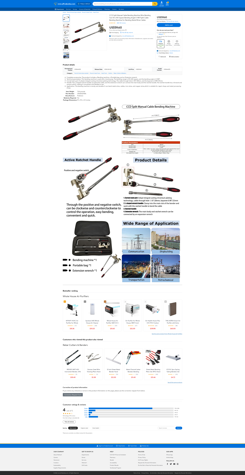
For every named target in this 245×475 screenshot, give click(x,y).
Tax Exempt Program (115, 468)
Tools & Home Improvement (74, 12)
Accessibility (113, 463)
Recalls (112, 460)
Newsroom (56, 460)
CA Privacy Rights (143, 460)
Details (171, 53)
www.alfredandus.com (128, 36)
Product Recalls (114, 465)
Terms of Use (141, 455)
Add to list (163, 56)
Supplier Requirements (60, 468)
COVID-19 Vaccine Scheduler (118, 455)
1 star (86, 416)
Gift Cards (84, 465)
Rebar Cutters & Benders (120, 73)
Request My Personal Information (147, 463)
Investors (56, 463)
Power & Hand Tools (87, 12)
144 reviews (122, 23)
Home (64, 12)
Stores (83, 457)
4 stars (86, 410)
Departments (60, 9)
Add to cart (169, 25)
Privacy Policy (142, 457)
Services (68, 9)
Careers (114, 9)
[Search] (155, 4)
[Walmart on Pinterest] (178, 464)
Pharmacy (107, 9)
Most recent (73, 428)
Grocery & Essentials (84, 9)
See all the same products (175, 382)
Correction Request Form (72, 395)
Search (179, 428)
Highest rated (84, 428)
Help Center (121, 446)
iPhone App (169, 455)
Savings (75, 9)
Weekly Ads (145, 446)
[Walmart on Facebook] (167, 464)
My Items (121, 9)
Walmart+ (84, 463)
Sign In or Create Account (106, 446)
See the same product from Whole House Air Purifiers (167, 334)
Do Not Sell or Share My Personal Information (150, 465)
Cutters (110, 73)
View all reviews (69, 422)
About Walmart (58, 455)
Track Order (133, 446)
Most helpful (95, 428)
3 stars (86, 412)
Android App (169, 457)
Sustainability (57, 465)
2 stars (86, 414)
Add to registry (175, 56)
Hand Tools (96, 12)
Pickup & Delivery (97, 9)
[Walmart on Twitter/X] (171, 464)
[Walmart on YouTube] (174, 464)
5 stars (86, 408)
